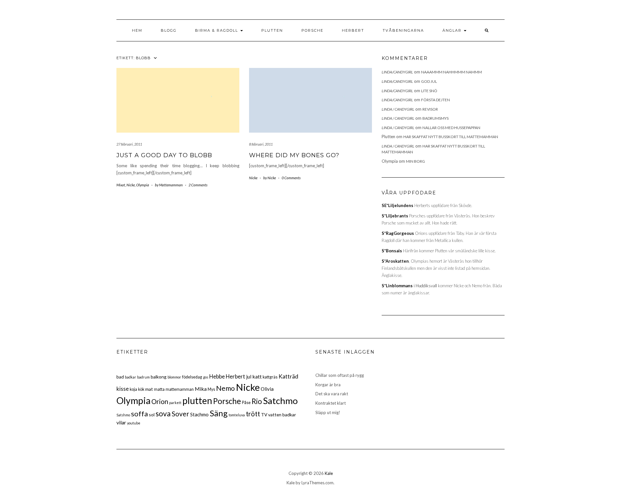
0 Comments (291, 178)
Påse (246, 402)
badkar (130, 377)
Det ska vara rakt (331, 393)
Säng (219, 413)
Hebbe (217, 376)
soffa (139, 413)
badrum (143, 377)
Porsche (312, 30)
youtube (133, 423)
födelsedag (192, 377)
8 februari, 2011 (261, 144)
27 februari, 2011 (129, 144)
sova (163, 413)
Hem (137, 30)
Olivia (267, 389)
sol (152, 414)
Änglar (452, 30)
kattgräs (270, 377)
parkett (175, 402)
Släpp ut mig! (327, 412)
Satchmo (280, 400)
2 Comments (198, 185)
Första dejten (435, 99)
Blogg (169, 30)
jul (248, 376)
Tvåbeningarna (403, 30)
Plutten (272, 30)
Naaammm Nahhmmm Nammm (451, 72)
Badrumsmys (435, 118)
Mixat (120, 185)
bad (120, 376)
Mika (201, 389)
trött (253, 414)
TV (264, 414)
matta (159, 389)
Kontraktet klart (330, 403)
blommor (174, 377)
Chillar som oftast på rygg (339, 375)
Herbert (353, 30)
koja (133, 389)
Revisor (430, 109)
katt (257, 376)
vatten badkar (282, 414)
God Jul (429, 81)
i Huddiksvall (409, 285)
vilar (121, 422)
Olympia (142, 185)
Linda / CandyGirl (398, 109)
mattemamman (180, 389)
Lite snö (429, 90)
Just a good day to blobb (164, 155)
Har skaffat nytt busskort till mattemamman (450, 136)
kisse (122, 388)
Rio (257, 401)
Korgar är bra (328, 384)
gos (205, 377)
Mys (211, 389)
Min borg (415, 161)
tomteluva (237, 415)
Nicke (130, 185)
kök (141, 389)
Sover (180, 414)
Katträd (288, 376)
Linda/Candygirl (397, 72)
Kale (329, 473)
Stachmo (199, 414)
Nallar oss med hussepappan (451, 127)
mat (149, 389)
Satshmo (123, 415)
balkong (159, 376)
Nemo (225, 388)
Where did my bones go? (294, 155)
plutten (197, 400)
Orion (159, 401)
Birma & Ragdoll (217, 30)
